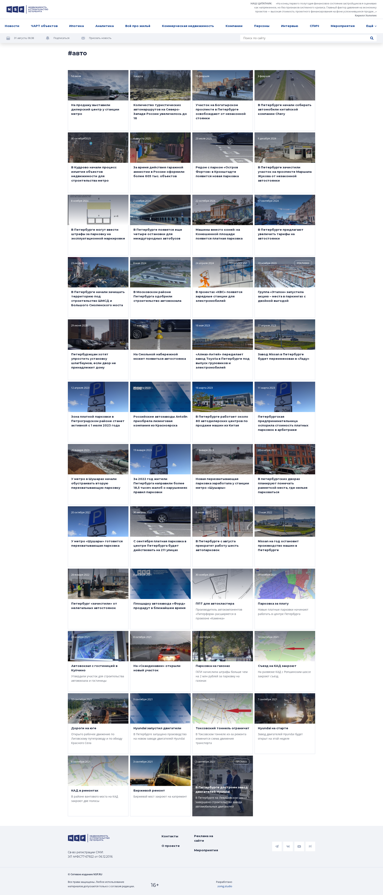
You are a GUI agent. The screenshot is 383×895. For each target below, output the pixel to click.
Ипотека (76, 26)
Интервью (289, 26)
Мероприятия (343, 26)
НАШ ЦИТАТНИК (261, 3)
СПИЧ (314, 26)
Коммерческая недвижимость (188, 26)
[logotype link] (27, 9)
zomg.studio (224, 886)
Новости (12, 26)
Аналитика (104, 26)
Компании (234, 26)
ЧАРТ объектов (44, 26)
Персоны (261, 26)
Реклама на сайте (203, 838)
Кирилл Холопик (366, 15)
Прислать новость (100, 38)
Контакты (170, 836)
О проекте (171, 846)
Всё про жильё (137, 26)
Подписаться (61, 38)
